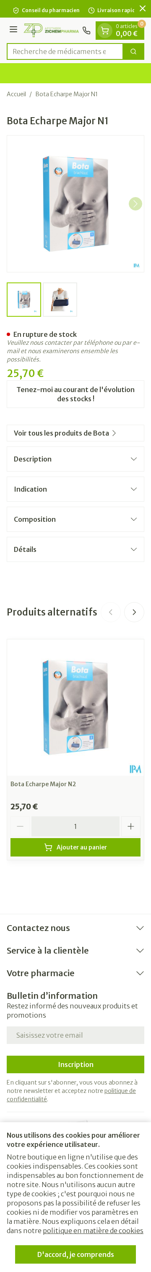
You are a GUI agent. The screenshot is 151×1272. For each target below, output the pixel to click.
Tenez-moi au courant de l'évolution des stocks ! (75, 394)
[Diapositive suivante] (134, 612)
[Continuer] (135, 203)
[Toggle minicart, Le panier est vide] (104, 30)
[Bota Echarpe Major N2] (75, 707)
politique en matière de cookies (93, 1230)
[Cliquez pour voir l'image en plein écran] (75, 204)
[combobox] (65, 51)
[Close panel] (142, 8)
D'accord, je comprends (75, 1254)
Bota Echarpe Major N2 (43, 784)
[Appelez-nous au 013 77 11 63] (86, 30)
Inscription (76, 1064)
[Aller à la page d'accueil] (51, 30)
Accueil (16, 94)
